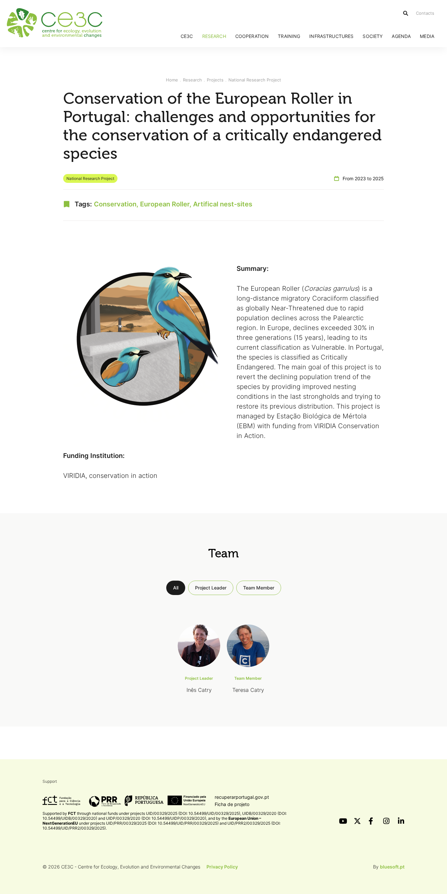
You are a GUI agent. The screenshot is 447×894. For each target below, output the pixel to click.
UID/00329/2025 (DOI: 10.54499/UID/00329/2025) (193, 813)
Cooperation (252, 36)
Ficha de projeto (232, 804)
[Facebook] (371, 821)
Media (427, 36)
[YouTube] (342, 821)
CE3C (187, 36)
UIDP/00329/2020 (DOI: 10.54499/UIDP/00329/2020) (156, 818)
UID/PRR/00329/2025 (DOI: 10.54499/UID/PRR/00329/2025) (162, 823)
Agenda (401, 36)
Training (289, 36)
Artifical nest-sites (222, 204)
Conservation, (117, 204)
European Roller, (166, 204)
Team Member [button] (258, 587)
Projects (215, 79)
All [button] (175, 587)
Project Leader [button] (210, 587)
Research (214, 36)
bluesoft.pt (392, 866)
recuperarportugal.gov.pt (242, 797)
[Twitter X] (357, 821)
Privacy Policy (222, 866)
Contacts (425, 13)
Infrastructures (331, 36)
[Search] (405, 13)
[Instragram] (386, 821)
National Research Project (254, 79)
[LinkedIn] (401, 821)
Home (172, 79)
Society (373, 36)
